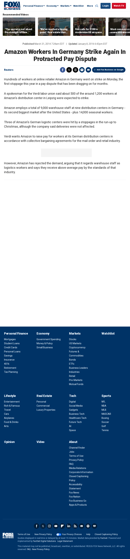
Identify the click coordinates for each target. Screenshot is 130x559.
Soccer (105, 422)
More (90, 6)
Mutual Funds (76, 384)
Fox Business (12, 5)
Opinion (9, 442)
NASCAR (106, 414)
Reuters (8, 69)
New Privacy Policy (43, 534)
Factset (103, 538)
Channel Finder (77, 447)
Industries (74, 372)
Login (105, 5)
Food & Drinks (11, 422)
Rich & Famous (12, 405)
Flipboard (62, 526)
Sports (106, 396)
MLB (104, 409)
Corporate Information (81, 472)
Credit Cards (10, 347)
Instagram (49, 526)
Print (82, 70)
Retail (72, 376)
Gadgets (73, 409)
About (73, 442)
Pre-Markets (75, 380)
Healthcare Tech (77, 418)
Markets (65, 6)
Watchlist (78, 6)
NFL (103, 401)
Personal (41, 401)
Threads (75, 70)
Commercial (43, 405)
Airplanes (9, 418)
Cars (6, 414)
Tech (72, 396)
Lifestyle (10, 396)
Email (88, 70)
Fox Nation (74, 496)
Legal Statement (65, 541)
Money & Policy (45, 343)
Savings (8, 355)
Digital (72, 401)
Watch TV (119, 5)
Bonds (72, 359)
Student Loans (12, 343)
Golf (104, 426)
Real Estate (44, 396)
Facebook (62, 70)
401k (6, 363)
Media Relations (77, 468)
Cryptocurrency (77, 347)
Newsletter (81, 526)
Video (41, 442)
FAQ (71, 464)
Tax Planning (11, 372)
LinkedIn (68, 526)
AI (70, 426)
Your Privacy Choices (72, 534)
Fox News (74, 492)
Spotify (88, 526)
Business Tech (76, 414)
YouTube (56, 526)
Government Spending (49, 339)
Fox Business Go (77, 500)
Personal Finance (33, 6)
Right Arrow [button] (124, 27)
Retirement (10, 367)
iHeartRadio (94, 526)
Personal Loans (12, 351)
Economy (52, 6)
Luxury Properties (46, 409)
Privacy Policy (76, 460)
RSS (75, 526)
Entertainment (12, 401)
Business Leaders (78, 367)
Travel (7, 409)
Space (72, 430)
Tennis (105, 430)
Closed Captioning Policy (106, 534)
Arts (6, 426)
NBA (104, 405)
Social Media (76, 405)
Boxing (105, 418)
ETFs (71, 363)
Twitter (69, 70)
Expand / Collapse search (97, 6)
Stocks (72, 339)
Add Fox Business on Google (110, 70)
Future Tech (75, 422)
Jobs (71, 451)
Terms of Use (76, 456)
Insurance (9, 359)
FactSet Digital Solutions (44, 541)
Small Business (45, 347)
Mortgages (10, 339)
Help (88, 534)
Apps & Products (78, 504)
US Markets (75, 343)
